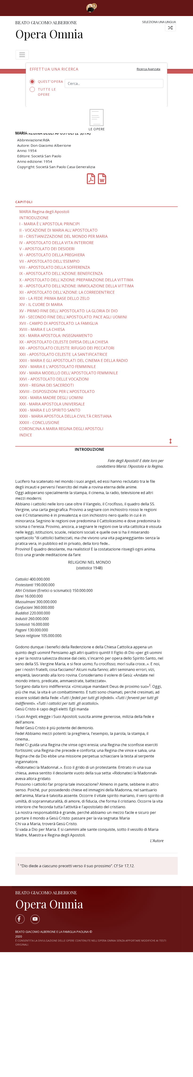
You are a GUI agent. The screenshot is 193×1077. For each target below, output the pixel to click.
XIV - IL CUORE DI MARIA (41, 304)
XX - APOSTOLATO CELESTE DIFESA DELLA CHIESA (63, 341)
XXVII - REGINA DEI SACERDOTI (46, 385)
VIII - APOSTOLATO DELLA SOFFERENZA (54, 267)
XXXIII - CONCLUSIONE (39, 422)
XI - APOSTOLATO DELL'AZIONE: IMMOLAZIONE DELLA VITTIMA (76, 286)
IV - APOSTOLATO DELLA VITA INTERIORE (56, 242)
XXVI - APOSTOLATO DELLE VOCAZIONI (54, 379)
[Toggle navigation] (104, 8)
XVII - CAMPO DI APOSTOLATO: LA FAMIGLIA (58, 323)
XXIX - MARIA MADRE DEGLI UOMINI (51, 397)
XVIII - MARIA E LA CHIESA (42, 329)
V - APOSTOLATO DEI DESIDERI (47, 248)
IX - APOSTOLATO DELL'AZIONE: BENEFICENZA (61, 273)
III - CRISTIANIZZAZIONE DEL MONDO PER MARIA (63, 236)
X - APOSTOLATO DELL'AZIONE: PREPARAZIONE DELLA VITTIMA (76, 279)
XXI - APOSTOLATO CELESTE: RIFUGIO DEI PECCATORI (66, 348)
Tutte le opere (47, 92)
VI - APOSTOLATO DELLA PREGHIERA (52, 254)
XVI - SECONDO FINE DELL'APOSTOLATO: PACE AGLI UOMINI (73, 317)
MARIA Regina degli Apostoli (44, 211)
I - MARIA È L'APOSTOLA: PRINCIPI (49, 223)
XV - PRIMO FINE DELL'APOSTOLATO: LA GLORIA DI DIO (68, 310)
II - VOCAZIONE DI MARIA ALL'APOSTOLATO (58, 230)
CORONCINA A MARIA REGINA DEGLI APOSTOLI (61, 428)
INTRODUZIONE (33, 217)
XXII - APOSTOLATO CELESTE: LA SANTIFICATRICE (63, 354)
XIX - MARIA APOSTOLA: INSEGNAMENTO (55, 335)
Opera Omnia (49, 33)
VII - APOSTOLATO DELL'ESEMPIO (49, 261)
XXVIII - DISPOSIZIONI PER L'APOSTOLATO (57, 391)
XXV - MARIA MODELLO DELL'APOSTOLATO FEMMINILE (68, 373)
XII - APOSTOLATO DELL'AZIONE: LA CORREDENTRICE (67, 292)
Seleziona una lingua (159, 22)
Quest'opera (48, 81)
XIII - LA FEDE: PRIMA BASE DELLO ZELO (54, 298)
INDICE (25, 435)
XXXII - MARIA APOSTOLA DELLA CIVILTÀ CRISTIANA (65, 416)
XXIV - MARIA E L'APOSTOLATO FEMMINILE (57, 366)
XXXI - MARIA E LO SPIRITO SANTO (49, 410)
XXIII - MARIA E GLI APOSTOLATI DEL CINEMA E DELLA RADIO (73, 360)
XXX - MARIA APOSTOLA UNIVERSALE (52, 404)
